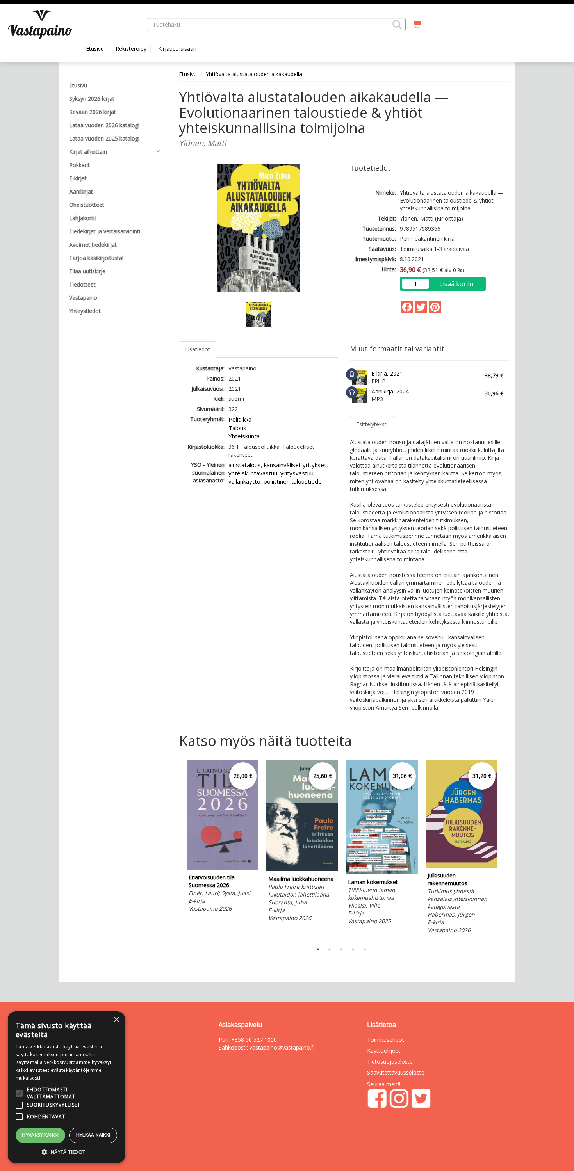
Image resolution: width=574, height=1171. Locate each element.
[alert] (66, 1087)
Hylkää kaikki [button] (93, 1135)
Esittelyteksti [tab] (372, 424)
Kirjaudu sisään (177, 48)
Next (506, 850)
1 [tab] (318, 949)
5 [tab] (365, 949)
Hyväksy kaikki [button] (40, 1135)
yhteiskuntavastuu (252, 473)
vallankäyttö (244, 481)
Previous (177, 850)
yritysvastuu (297, 473)
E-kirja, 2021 (387, 373)
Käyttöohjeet (383, 1050)
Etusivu (95, 48)
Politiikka (239, 419)
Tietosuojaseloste (390, 1061)
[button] (397, 24)
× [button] (116, 1020)
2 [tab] (329, 949)
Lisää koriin (456, 283)
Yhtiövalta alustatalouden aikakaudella (254, 74)
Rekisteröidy (131, 48)
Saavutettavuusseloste (395, 1072)
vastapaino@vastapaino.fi (282, 1047)
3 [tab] (341, 949)
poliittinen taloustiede (293, 481)
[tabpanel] (222, 837)
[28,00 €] (222, 867)
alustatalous (244, 465)
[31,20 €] (461, 865)
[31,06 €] (382, 872)
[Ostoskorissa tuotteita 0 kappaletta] (417, 24)
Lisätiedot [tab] (197, 349)
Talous (237, 428)
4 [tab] (353, 949)
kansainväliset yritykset (295, 465)
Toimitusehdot (385, 1039)
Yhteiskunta (244, 436)
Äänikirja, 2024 (390, 391)
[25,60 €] (302, 869)
